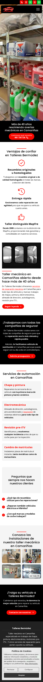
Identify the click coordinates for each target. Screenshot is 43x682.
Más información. (31, 664)
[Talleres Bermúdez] (8, 9)
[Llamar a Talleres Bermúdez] (22, 2)
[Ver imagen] (11, 556)
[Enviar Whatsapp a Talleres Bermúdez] (30, 2)
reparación (28, 412)
